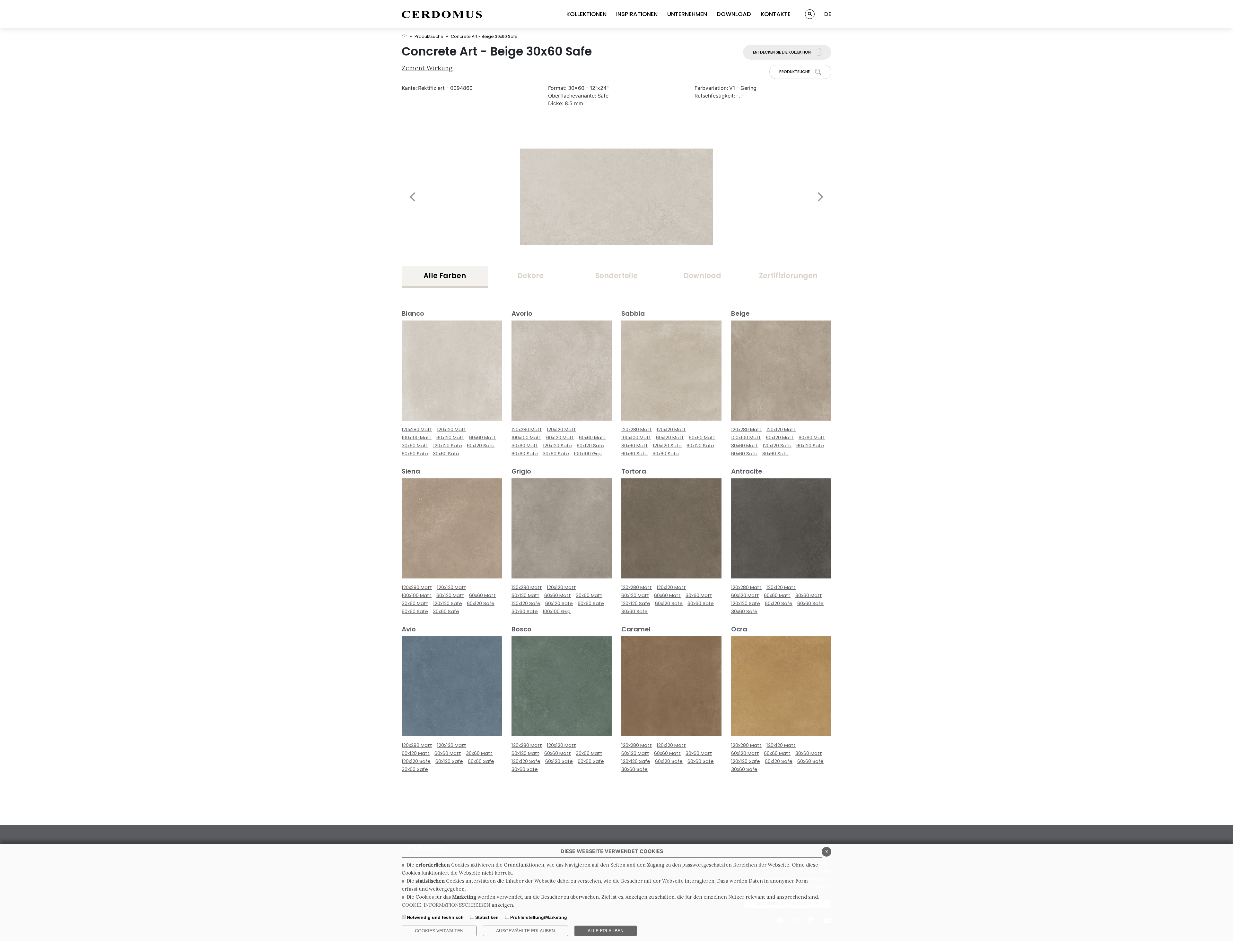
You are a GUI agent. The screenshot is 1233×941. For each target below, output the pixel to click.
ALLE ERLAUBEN (606, 930)
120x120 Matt (451, 429)
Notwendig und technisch (435, 917)
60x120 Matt (450, 437)
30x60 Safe (446, 453)
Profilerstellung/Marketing (538, 917)
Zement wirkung (427, 68)
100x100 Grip (588, 453)
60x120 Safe (480, 445)
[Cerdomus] (442, 14)
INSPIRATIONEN (637, 14)
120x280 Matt (417, 429)
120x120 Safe (447, 445)
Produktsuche (429, 36)
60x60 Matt (482, 437)
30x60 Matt (415, 445)
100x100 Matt (417, 437)
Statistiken (487, 917)
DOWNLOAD (734, 14)
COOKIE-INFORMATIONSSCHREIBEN (446, 905)
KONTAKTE (776, 14)
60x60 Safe (415, 453)
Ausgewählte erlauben (525, 930)
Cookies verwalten (439, 930)
